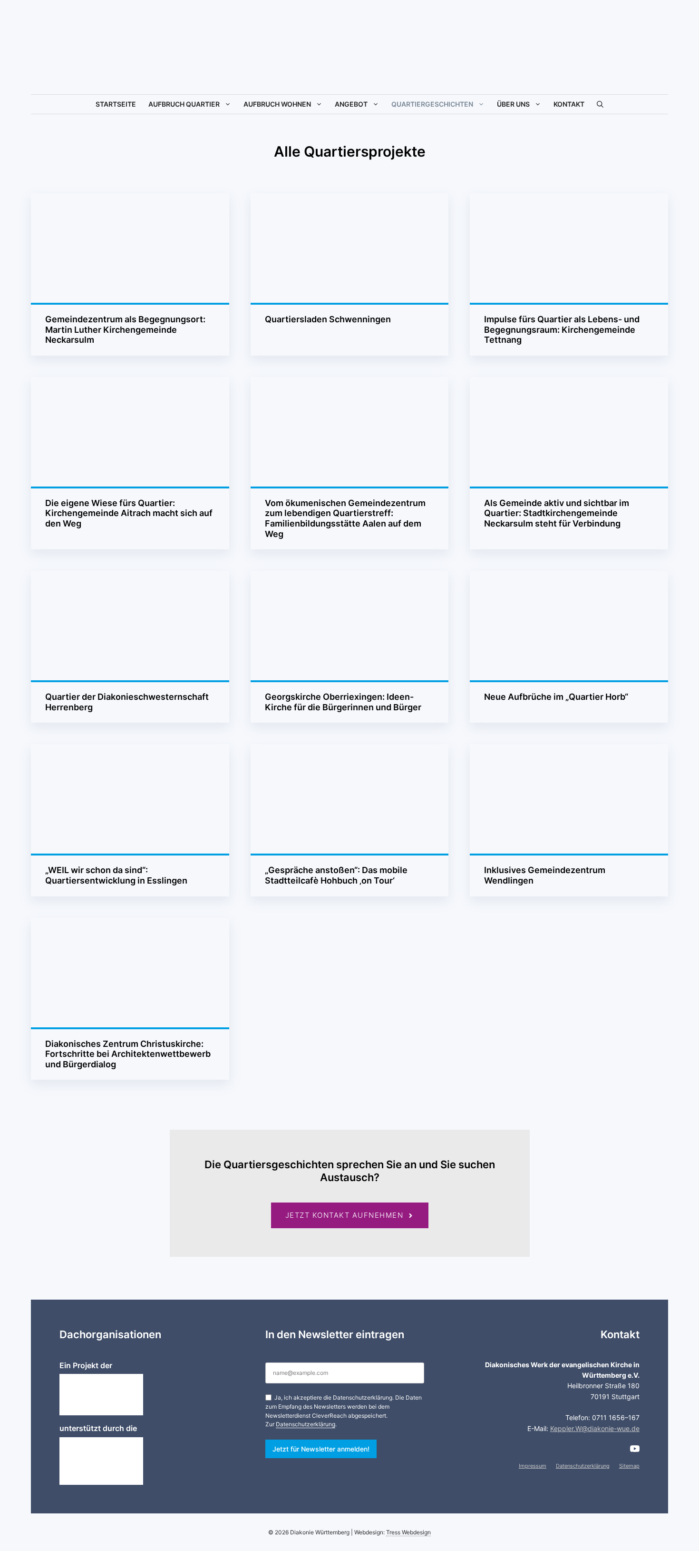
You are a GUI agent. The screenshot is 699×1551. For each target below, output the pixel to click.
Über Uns (513, 104)
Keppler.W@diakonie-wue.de (595, 1428)
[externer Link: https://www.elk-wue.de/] (101, 1461)
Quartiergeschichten (432, 104)
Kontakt (568, 104)
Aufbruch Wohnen (277, 104)
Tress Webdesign (408, 1532)
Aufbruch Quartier (184, 104)
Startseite (116, 104)
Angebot (351, 104)
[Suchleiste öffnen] (600, 104)
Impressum (532, 1465)
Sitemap (629, 1465)
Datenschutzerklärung (305, 1424)
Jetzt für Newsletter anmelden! (320, 1449)
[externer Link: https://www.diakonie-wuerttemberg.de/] (101, 1394)
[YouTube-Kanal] (635, 1448)
